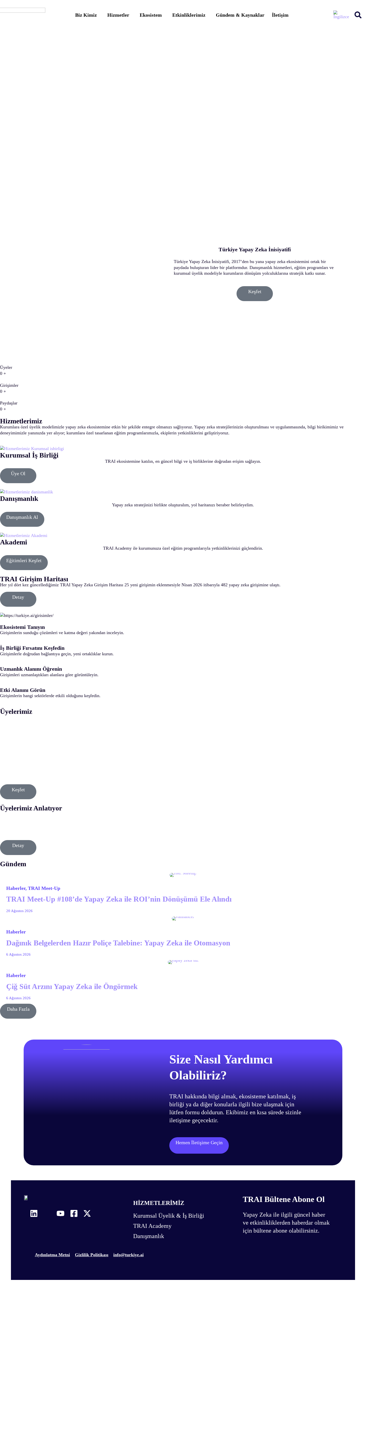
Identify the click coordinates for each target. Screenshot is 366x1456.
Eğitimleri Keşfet (24, 560)
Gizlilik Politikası (91, 1254)
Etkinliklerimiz (188, 15)
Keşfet (254, 291)
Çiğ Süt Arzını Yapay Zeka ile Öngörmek (72, 986)
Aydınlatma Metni (52, 1254)
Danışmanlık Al (22, 517)
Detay (18, 597)
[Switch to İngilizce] (341, 14)
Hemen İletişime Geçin (199, 1142)
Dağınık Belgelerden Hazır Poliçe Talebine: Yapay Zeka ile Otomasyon (118, 943)
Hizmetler (118, 15)
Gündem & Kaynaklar (240, 15)
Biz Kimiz (86, 15)
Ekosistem (151, 15)
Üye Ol (18, 473)
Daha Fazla (18, 1009)
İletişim (280, 15)
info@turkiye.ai (128, 1254)
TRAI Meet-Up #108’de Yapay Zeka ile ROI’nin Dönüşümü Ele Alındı (119, 899)
